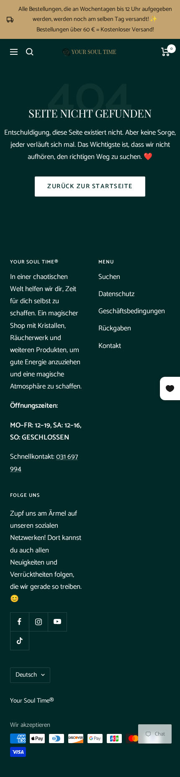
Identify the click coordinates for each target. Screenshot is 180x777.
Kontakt (109, 346)
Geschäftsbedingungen (131, 311)
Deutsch (26, 675)
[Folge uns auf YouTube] (57, 621)
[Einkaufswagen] (165, 52)
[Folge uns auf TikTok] (19, 640)
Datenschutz (116, 294)
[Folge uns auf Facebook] (19, 621)
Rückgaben (114, 328)
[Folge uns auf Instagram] (38, 621)
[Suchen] (29, 52)
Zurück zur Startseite (90, 186)
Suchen (109, 277)
